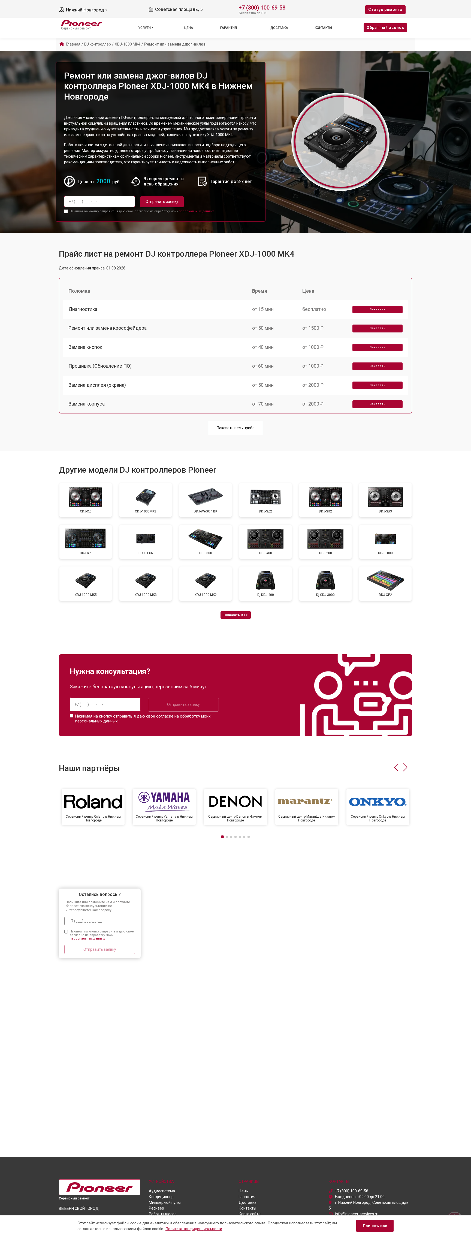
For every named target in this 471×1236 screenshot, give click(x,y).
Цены (189, 28)
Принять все (375, 1225)
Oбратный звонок (385, 27)
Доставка (279, 28)
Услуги (144, 28)
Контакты (323, 28)
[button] (396, 767)
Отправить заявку (162, 201)
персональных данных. (197, 211)
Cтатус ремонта (385, 9)
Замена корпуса (86, 404)
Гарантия (228, 28)
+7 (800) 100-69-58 (262, 7)
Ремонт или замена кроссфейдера (107, 328)
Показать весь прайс (235, 428)
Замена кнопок (85, 347)
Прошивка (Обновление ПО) (100, 366)
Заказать (378, 309)
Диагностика (82, 309)
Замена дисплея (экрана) (97, 385)
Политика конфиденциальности (193, 1228)
